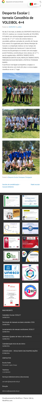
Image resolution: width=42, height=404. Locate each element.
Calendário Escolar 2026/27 (11, 315)
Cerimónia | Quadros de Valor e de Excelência (17, 336)
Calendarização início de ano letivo (13, 344)
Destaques (22, 177)
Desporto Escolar (13, 177)
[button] (41, 2)
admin (19, 27)
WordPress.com (7, 400)
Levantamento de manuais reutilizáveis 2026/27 (18, 329)
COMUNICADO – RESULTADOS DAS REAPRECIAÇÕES (20, 351)
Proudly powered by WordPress (12, 398)
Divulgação (28, 177)
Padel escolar (35, 184)
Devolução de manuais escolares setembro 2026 (18, 322)
